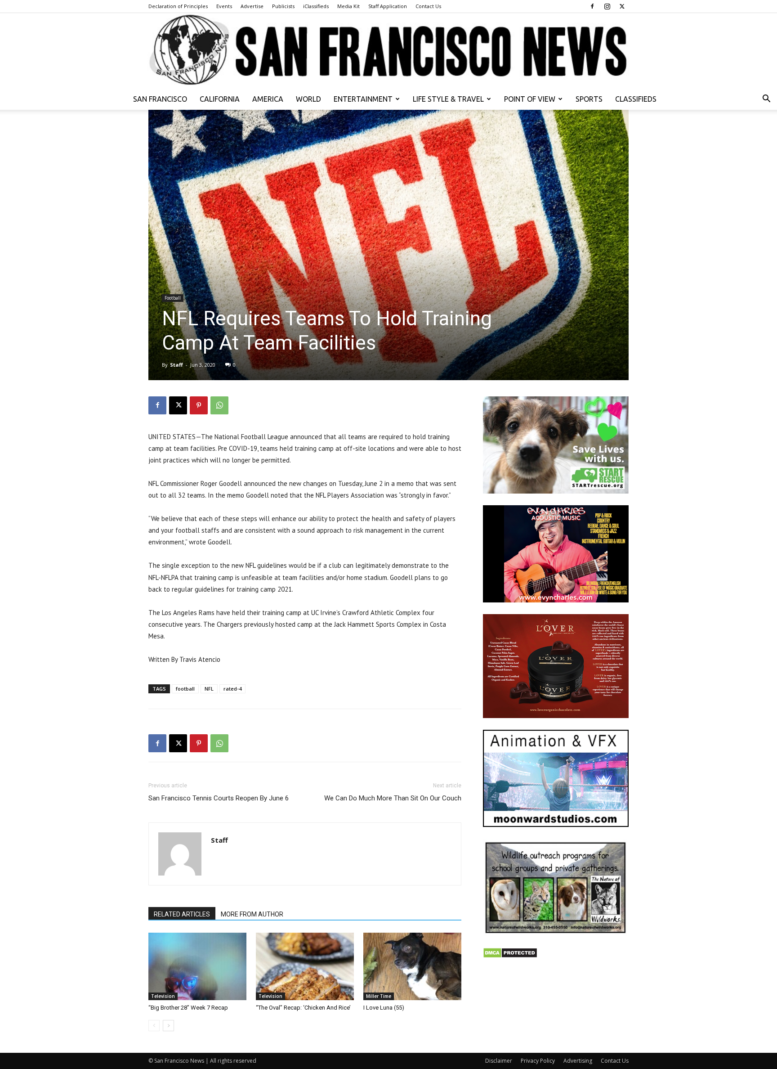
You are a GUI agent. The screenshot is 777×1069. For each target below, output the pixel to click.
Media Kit (348, 6)
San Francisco (160, 99)
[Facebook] (592, 6)
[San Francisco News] (388, 50)
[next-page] (168, 1025)
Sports (589, 99)
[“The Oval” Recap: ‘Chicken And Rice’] (305, 966)
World (308, 99)
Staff (176, 364)
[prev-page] (154, 1025)
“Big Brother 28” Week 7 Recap (188, 1007)
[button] (766, 99)
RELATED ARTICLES (182, 914)
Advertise (252, 6)
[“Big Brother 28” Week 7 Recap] (197, 966)
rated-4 (232, 688)
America (267, 99)
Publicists (283, 6)
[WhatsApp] (219, 405)
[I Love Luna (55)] (412, 966)
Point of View (529, 99)
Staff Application (387, 6)
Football (173, 298)
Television (163, 996)
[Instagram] (607, 6)
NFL (209, 688)
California (220, 99)
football (185, 688)
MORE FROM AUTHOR (252, 914)
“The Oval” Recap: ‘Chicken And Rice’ (303, 1007)
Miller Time (378, 996)
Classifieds (635, 99)
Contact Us (428, 6)
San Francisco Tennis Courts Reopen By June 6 (218, 798)
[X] (622, 6)
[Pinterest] (199, 405)
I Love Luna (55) (383, 1007)
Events (224, 6)
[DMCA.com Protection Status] (510, 956)
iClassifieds (316, 6)
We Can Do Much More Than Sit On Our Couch (392, 798)
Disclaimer (498, 1061)
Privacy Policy (538, 1061)
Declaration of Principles (178, 6)
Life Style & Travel (448, 99)
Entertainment (363, 99)
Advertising (577, 1061)
